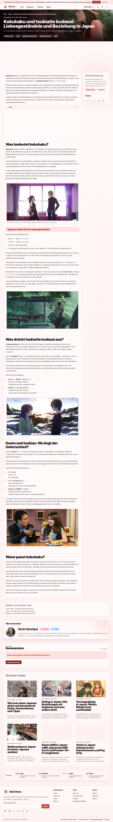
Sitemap (107, 819)
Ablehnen (104, 2)
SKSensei (40, 7)
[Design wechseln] (98, 7)
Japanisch (56, 796)
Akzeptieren (96, 2)
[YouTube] (5, 811)
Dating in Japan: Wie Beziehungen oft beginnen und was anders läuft (54, 705)
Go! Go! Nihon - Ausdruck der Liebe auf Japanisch (19, 608)
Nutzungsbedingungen (96, 819)
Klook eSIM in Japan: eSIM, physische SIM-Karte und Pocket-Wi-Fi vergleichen (55, 749)
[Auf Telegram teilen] (103, 100)
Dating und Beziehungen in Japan (25, 178)
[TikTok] (22, 811)
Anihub (94, 793)
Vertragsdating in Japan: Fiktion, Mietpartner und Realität (86, 705)
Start (22, 7)
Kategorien (30, 7)
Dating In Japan (9, 36)
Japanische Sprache (45, 36)
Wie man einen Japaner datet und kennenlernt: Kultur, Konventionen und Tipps (22, 707)
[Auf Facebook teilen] (95, 100)
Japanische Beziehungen (29, 36)
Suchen (45, 806)
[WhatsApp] (27, 811)
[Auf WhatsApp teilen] (99, 100)
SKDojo (48, 7)
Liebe (55, 36)
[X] (14, 811)
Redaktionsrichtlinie (79, 801)
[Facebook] (9, 811)
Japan (10, 14)
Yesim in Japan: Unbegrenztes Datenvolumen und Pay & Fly (90, 749)
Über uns (76, 793)
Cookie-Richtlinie (86, 2)
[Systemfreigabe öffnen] (87, 100)
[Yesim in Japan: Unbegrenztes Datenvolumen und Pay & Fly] (91, 732)
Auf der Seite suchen (10, 803)
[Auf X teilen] (91, 100)
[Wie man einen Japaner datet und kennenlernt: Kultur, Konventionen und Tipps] (22, 689)
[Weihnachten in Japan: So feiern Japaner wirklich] (22, 732)
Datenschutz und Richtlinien (69, 819)
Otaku (55, 798)
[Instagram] (18, 811)
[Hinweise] (102, 7)
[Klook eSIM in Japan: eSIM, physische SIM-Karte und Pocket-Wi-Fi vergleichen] (56, 732)
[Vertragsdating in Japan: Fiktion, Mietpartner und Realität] (91, 689)
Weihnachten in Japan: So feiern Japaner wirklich (21, 749)
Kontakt (75, 798)
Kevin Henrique (7, 17)
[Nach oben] (107, 7)
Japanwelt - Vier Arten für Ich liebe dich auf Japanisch (20, 613)
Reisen (55, 801)
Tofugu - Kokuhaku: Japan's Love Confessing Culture (20, 611)
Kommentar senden (13, 662)
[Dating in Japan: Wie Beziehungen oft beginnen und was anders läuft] (56, 689)
